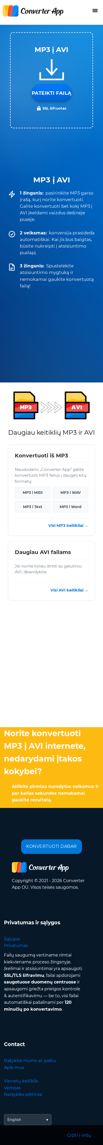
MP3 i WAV (70, 492)
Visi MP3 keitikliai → (68, 525)
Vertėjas (12, 1087)
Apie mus (14, 1067)
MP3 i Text (32, 507)
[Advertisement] (51, 665)
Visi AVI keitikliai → (69, 590)
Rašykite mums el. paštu (30, 1060)
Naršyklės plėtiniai (23, 1094)
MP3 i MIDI (33, 492)
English (14, 1119)
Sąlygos (12, 938)
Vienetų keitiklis (21, 1081)
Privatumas (16, 945)
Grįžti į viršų (79, 1135)
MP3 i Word (70, 507)
